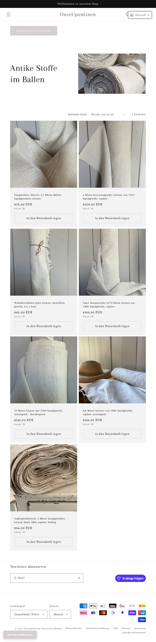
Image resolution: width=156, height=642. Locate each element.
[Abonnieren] (78, 578)
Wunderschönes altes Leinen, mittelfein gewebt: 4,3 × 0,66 (39, 304)
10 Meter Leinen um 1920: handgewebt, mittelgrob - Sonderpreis (38, 412)
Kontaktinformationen (134, 632)
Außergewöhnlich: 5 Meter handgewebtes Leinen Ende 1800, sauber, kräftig (39, 520)
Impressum (140, 628)
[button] (8, 14)
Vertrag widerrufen (20, 634)
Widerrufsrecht (74, 628)
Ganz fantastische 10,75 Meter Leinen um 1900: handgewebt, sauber (109, 304)
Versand (126, 628)
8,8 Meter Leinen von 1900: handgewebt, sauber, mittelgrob (108, 412)
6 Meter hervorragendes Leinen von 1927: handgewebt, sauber (109, 196)
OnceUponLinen (32, 628)
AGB (115, 628)
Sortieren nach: (77, 114)
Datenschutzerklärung (97, 628)
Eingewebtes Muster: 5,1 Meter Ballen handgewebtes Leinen (37, 196)
